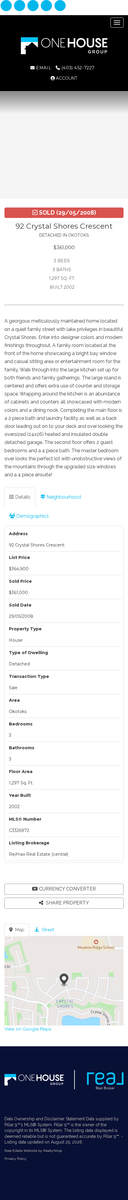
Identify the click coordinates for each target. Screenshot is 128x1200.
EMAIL (43, 67)
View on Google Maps (27, 1029)
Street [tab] (47, 929)
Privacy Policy (15, 1159)
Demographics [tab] (32, 516)
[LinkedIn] (33, 6)
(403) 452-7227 (77, 67)
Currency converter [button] (67, 889)
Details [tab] (22, 497)
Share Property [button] (67, 903)
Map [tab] (19, 929)
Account (66, 78)
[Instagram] (20, 6)
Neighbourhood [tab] (63, 497)
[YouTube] (60, 6)
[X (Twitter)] (47, 6)
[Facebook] (6, 6)
